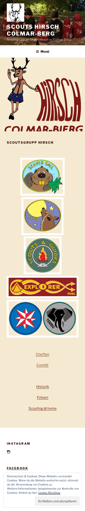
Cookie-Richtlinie (49, 492)
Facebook (17, 468)
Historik (42, 387)
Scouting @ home (43, 408)
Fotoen (42, 397)
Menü (45, 51)
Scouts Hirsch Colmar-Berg (33, 30)
